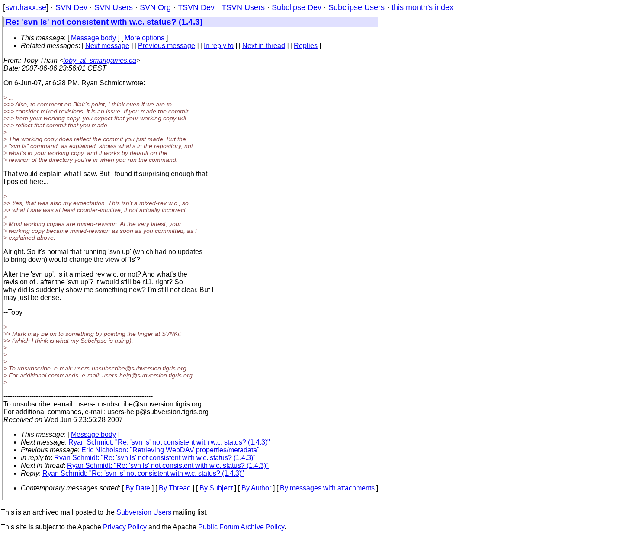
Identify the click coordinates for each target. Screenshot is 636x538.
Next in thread (263, 45)
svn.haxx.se (25, 7)
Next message (107, 45)
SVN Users (113, 7)
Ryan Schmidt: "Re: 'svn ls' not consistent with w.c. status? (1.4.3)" (169, 442)
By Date (137, 488)
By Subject (216, 488)
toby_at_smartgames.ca (99, 60)
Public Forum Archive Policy (241, 527)
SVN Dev (71, 7)
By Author (256, 488)
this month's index (422, 7)
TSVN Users (243, 7)
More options (144, 38)
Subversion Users (143, 512)
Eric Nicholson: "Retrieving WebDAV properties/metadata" (170, 450)
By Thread (175, 488)
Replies (306, 45)
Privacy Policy (125, 527)
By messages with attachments (327, 488)
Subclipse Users (356, 7)
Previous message (166, 45)
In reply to (219, 45)
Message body (93, 38)
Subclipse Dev (296, 7)
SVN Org (155, 7)
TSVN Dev (196, 7)
